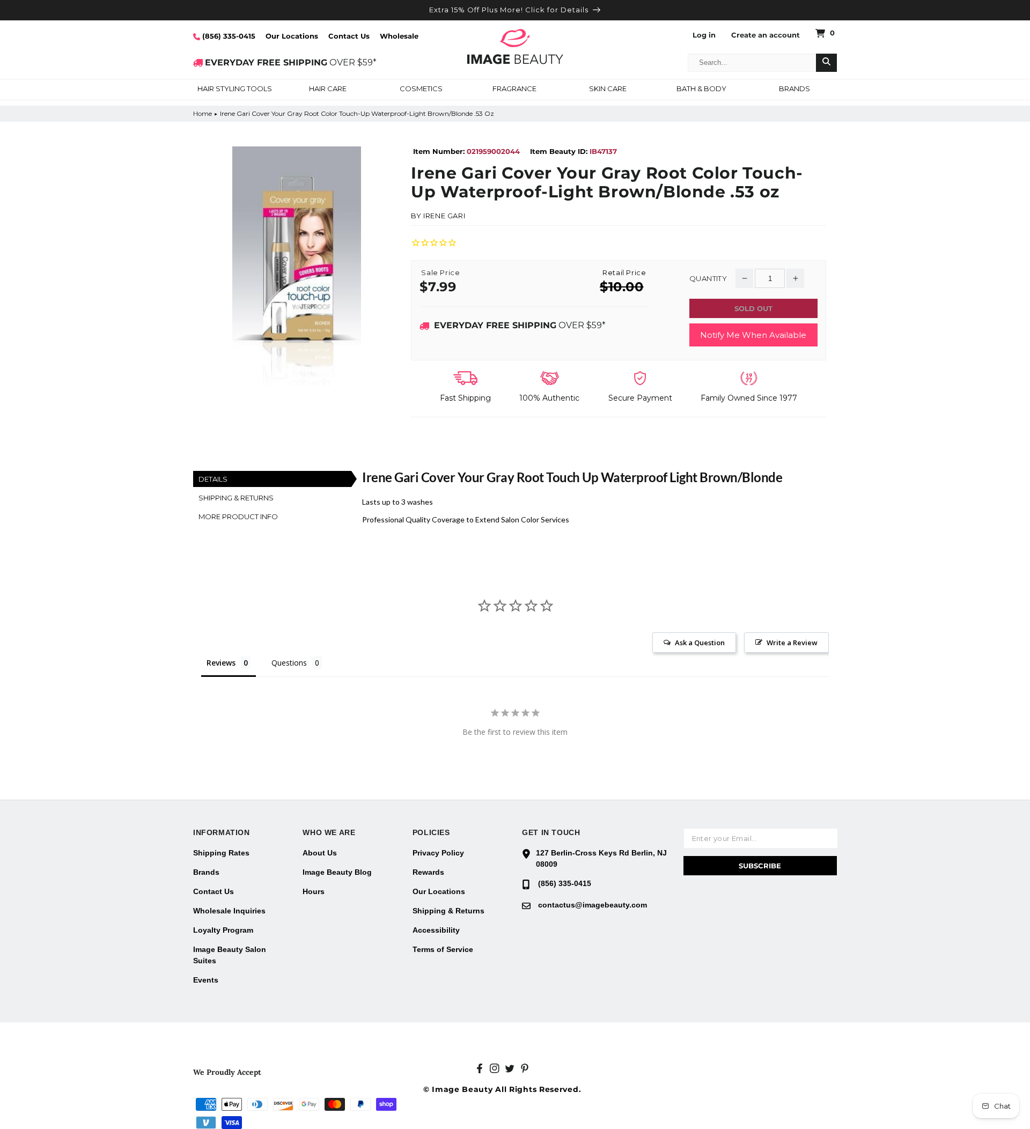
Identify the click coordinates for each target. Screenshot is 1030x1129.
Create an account (765, 35)
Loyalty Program (223, 930)
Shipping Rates (221, 852)
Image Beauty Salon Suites (229, 955)
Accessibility (436, 930)
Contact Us (349, 36)
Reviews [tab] (221, 663)
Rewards (428, 872)
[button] (234, 89)
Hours (314, 891)
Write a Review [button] (792, 642)
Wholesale (399, 36)
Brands (206, 872)
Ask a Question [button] (700, 642)
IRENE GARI (444, 215)
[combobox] (752, 63)
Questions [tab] (289, 663)
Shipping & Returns (448, 910)
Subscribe (760, 865)
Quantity (708, 279)
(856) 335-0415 (227, 36)
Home (202, 113)
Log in (704, 35)
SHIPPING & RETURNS (236, 497)
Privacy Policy (438, 852)
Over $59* (520, 325)
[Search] (826, 63)
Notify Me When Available (753, 335)
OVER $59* (291, 62)
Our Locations (292, 36)
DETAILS (212, 479)
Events (205, 980)
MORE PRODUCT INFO (238, 516)
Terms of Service (443, 949)
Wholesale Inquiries (229, 910)
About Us (320, 852)
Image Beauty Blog (337, 872)
